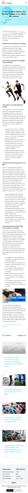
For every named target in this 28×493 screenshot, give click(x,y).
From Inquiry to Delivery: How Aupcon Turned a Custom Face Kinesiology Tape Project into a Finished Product (13, 361)
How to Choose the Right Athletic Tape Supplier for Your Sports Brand (12, 420)
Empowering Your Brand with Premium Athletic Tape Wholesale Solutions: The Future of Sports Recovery (13, 448)
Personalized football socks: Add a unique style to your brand (13, 392)
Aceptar (10, 490)
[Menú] (25, 2)
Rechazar (17, 490)
